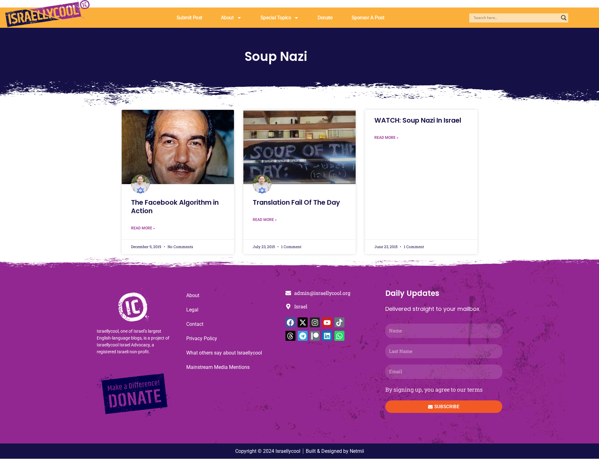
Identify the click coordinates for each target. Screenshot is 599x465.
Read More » (143, 228)
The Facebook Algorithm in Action (175, 206)
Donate (325, 18)
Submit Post (189, 18)
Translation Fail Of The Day (296, 202)
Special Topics (276, 18)
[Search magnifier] (563, 17)
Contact (194, 324)
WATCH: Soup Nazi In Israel (417, 120)
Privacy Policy (201, 338)
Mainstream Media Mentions (218, 367)
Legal (192, 310)
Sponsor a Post (368, 18)
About (227, 18)
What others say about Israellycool (224, 353)
